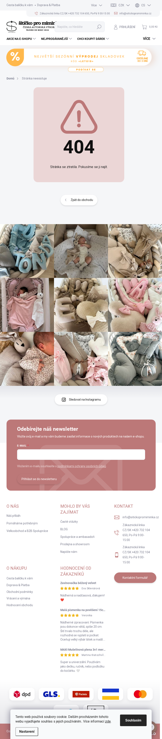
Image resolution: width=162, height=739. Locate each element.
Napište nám (68, 551)
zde (108, 721)
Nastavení (26, 732)
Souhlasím (133, 720)
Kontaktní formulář (135, 577)
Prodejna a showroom (75, 544)
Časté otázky (69, 521)
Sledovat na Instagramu (85, 399)
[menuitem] (22, 38)
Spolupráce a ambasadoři (77, 536)
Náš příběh (13, 515)
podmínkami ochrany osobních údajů (81, 466)
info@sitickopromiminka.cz (141, 517)
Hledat (99, 26)
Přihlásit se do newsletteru (39, 479)
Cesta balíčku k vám (20, 5)
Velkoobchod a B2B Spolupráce (27, 531)
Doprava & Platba (48, 5)
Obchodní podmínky (20, 592)
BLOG (64, 529)
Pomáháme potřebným (22, 523)
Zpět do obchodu (82, 200)
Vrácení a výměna (18, 598)
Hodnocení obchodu (20, 605)
